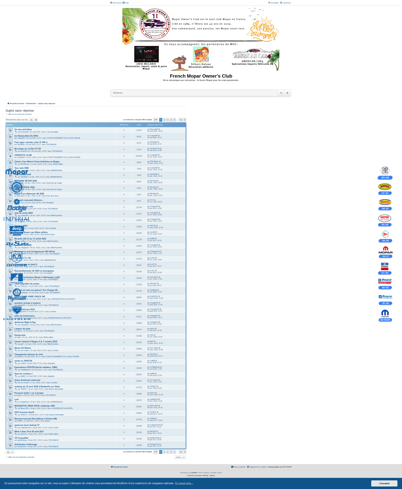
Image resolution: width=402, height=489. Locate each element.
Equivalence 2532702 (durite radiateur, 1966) (35, 367)
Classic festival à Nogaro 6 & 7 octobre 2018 (35, 341)
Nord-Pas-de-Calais (54, 183)
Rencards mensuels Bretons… (29, 200)
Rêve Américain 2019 (24, 309)
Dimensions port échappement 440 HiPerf (34, 251)
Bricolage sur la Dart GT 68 (27, 149)
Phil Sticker (25, 164)
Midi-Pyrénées (56, 215)
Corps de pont (21, 219)
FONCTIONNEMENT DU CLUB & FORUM (63, 138)
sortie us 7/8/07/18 (23, 361)
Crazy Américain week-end (27, 380)
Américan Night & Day (25, 322)
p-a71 (19, 260)
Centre (55, 427)
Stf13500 (20, 144)
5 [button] (174, 119)
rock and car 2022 (23, 245)
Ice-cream (25, 350)
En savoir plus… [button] (184, 483)
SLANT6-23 (25, 151)
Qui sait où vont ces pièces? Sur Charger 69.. (36, 290)
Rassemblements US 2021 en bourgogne (34, 271)
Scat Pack (21, 279)
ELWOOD (24, 299)
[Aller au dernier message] (159, 129)
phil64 (23, 241)
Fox (22, 203)
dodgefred (24, 402)
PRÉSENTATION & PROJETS (63, 299)
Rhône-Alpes (58, 164)
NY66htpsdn (25, 370)
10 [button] (181, 119)
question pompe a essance (27, 303)
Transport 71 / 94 (22, 258)
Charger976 (22, 254)
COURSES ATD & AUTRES (62, 408)
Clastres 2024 (20, 226)
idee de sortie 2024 (23, 213)
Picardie (53, 228)
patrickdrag (21, 440)
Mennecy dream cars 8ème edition (31, 232)
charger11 (21, 318)
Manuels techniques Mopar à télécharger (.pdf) (37, 277)
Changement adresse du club (28, 354)
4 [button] (171, 119)
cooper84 (21, 138)
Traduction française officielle (197, 475)
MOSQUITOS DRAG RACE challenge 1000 (34, 406)
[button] (155, 120)
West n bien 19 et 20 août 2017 (29, 431)
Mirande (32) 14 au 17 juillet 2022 (30, 239)
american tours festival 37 (26, 425)
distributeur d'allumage (25, 444)
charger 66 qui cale (23, 206)
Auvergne (51, 363)
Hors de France (52, 196)
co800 (23, 363)
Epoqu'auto (20, 335)
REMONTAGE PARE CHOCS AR (29, 296)
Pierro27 (24, 286)
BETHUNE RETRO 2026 (25, 181)
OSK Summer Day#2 (24, 412)
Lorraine (53, 311)
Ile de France (50, 234)
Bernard (20, 183)
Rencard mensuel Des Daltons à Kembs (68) (35, 419)
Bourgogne (48, 273)
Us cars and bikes (23, 129)
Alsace (47, 421)
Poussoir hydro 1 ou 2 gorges (28, 393)
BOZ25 (23, 228)
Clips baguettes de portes (26, 284)
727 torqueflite (21, 438)
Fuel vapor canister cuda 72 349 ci (31, 142)
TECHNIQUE (51, 144)
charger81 (21, 209)
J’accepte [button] (384, 483)
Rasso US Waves (22, 348)
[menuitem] (125, 3)
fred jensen (21, 446)
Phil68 (19, 421)
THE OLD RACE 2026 (24, 187)
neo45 (19, 234)
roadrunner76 (26, 427)
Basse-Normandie (56, 389)
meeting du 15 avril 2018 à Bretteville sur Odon (37, 386)
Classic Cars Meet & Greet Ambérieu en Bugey (36, 161)
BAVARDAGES (56, 170)
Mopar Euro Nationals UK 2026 (29, 194)
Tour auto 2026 (21, 168)
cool (16, 399)
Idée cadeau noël (22, 174)
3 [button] (167, 119)
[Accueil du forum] (201, 38)
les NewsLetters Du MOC (26, 136)
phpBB (193, 472)
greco (19, 331)
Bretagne (55, 132)
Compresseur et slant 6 (25, 264)
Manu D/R (24, 408)
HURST (24, 389)
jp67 (22, 344)
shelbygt (24, 292)
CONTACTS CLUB (23, 155)
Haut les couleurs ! (23, 374)
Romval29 (24, 132)
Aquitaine (51, 376)
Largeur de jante (22, 329)
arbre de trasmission (24, 316)
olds (19, 337)
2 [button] (164, 119)
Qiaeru (212, 475)
